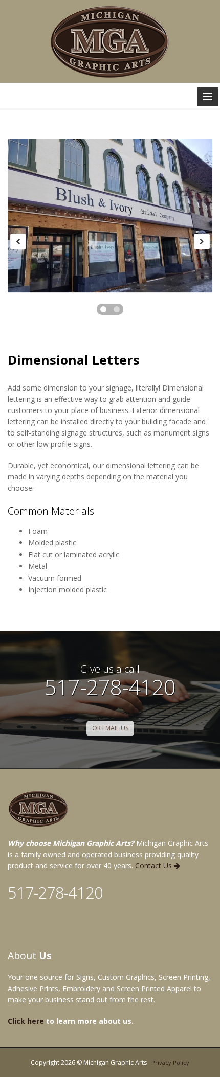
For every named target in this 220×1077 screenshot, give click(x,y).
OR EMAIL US (110, 728)
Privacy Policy (170, 1062)
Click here (26, 1021)
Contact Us (154, 865)
